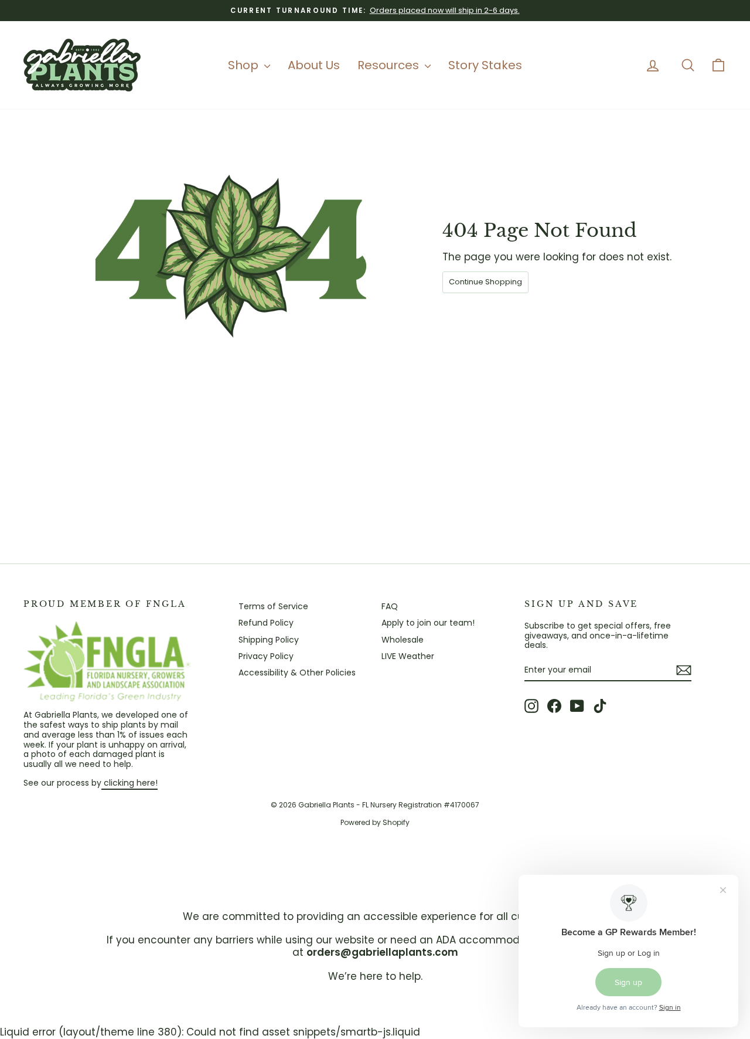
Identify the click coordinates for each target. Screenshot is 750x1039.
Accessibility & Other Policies (297, 672)
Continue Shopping (485, 281)
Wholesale (402, 640)
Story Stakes (485, 65)
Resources (389, 65)
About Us (314, 65)
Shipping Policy (268, 640)
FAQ (389, 606)
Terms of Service (273, 606)
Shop (244, 65)
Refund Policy (266, 623)
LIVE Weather (407, 656)
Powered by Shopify (375, 822)
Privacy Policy (266, 656)
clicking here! (129, 783)
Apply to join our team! (428, 623)
